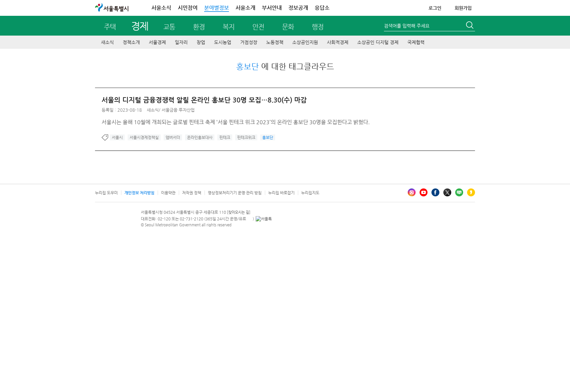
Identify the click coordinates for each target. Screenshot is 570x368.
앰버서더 (173, 137)
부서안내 (272, 8)
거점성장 (248, 42)
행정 (318, 27)
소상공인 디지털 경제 (377, 42)
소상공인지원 (305, 42)
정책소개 (131, 42)
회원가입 (463, 8)
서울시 (117, 137)
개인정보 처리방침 (139, 192)
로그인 (434, 8)
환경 (199, 27)
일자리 (181, 42)
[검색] (470, 26)
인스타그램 (412, 192)
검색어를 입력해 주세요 (406, 25)
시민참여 (188, 8)
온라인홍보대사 (199, 137)
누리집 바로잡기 (281, 192)
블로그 (459, 192)
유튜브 (424, 192)
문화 (288, 27)
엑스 (447, 192)
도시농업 (222, 42)
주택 (110, 27)
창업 (201, 42)
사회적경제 (337, 42)
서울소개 (245, 8)
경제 (139, 26)
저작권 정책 (191, 192)
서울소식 (161, 8)
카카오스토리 (471, 192)
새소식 (107, 42)
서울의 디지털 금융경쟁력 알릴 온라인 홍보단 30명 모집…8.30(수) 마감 (204, 100)
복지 (229, 27)
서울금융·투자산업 (178, 109)
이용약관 (168, 192)
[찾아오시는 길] (238, 212)
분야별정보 (216, 8)
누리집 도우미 (106, 192)
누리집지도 (310, 192)
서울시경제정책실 (144, 137)
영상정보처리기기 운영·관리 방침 (235, 192)
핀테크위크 (246, 137)
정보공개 (298, 8)
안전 (258, 27)
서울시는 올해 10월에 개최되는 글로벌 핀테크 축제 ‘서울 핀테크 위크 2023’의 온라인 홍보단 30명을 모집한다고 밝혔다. (236, 122)
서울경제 (157, 42)
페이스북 (435, 192)
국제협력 (416, 42)
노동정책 (274, 42)
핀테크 (224, 137)
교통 (169, 27)
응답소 (322, 8)
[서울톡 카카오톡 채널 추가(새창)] (264, 218)
